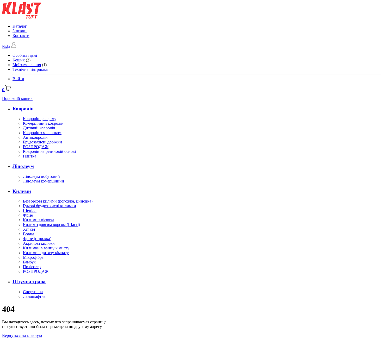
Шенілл (29, 210)
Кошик (19, 60)
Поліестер (32, 267)
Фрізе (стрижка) (37, 238)
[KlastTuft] (21, 17)
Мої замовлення (27, 64)
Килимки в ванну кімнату (46, 248)
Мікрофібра (33, 257)
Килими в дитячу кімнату (46, 252)
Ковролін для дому (39, 118)
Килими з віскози (38, 220)
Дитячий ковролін (39, 128)
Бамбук (29, 262)
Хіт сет (29, 229)
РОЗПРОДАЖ (35, 146)
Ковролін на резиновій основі (49, 151)
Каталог (20, 26)
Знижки (20, 31)
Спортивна (33, 291)
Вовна (28, 234)
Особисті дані (25, 55)
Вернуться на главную (22, 335)
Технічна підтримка (30, 69)
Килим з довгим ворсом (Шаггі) (51, 224)
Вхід (6, 46)
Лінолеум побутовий (41, 176)
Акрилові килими (39, 243)
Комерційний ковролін (43, 123)
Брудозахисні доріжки (42, 142)
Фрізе (28, 215)
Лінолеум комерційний (43, 181)
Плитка (29, 156)
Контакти (21, 35)
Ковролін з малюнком (42, 132)
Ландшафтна (34, 296)
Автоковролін (35, 137)
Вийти (18, 79)
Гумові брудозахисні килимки (49, 206)
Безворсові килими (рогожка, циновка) (57, 201)
